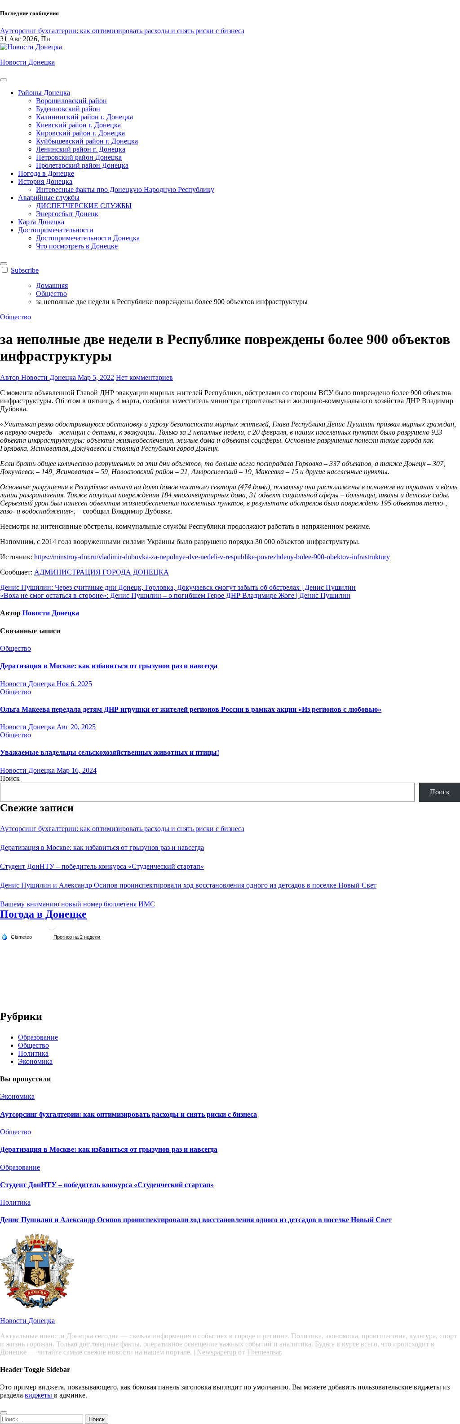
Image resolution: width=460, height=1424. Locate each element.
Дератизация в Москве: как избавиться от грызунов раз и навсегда (108, 666)
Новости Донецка (27, 62)
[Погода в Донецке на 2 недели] (77, 937)
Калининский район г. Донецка (84, 117)
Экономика (35, 1061)
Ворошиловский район (71, 101)
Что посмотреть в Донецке (77, 246)
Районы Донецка (44, 92)
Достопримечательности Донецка (88, 238)
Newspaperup (216, 1352)
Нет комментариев (144, 377)
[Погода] (16, 936)
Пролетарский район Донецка (82, 165)
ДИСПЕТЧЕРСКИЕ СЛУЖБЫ (84, 205)
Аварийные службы (49, 197)
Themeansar (264, 1352)
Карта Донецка (41, 222)
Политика (33, 1053)
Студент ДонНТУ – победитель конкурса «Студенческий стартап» (102, 866)
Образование (38, 1037)
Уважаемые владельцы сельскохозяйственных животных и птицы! (109, 752)
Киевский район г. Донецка (78, 125)
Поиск (10, 778)
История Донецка (45, 181)
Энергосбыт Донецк (67, 214)
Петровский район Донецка (79, 157)
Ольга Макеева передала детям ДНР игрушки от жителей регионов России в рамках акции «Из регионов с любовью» (190, 709)
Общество (15, 317)
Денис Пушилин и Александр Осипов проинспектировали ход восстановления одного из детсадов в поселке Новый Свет (188, 885)
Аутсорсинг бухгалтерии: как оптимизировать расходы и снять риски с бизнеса (122, 828)
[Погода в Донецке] (51, 929)
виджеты (39, 1395)
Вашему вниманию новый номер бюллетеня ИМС (77, 904)
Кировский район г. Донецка (80, 133)
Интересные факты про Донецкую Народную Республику (125, 189)
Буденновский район (68, 109)
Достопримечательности (55, 230)
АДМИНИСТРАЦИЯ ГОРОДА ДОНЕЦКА (101, 572)
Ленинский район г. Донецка (80, 149)
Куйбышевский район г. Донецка (87, 141)
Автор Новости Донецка (39, 377)
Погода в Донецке (46, 173)
